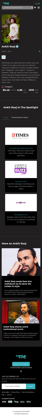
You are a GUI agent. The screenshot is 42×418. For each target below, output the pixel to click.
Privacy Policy (15, 392)
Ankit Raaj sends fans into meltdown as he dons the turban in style (18, 284)
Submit (30, 386)
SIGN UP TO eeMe (21, 364)
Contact (9, 395)
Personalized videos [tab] (20, 117)
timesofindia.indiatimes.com (21, 148)
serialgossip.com (21, 215)
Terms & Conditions (28, 392)
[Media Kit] (39, 51)
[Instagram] (4, 57)
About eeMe (5, 392)
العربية (37, 3)
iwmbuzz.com (21, 181)
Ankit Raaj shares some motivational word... (15, 328)
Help (3, 395)
